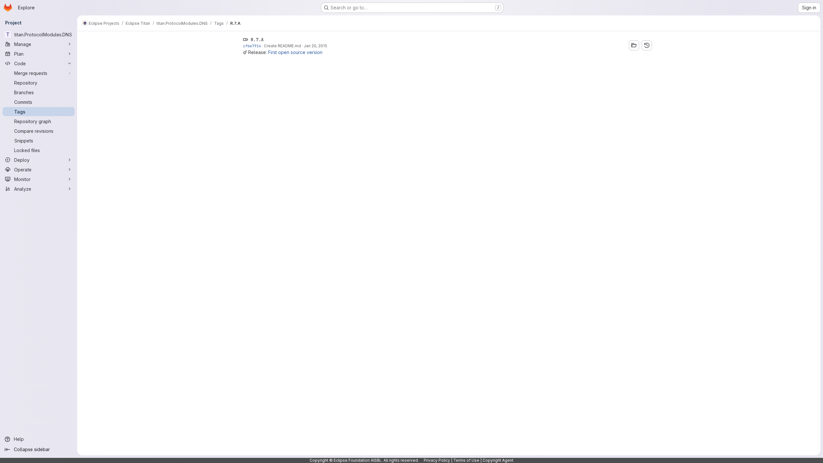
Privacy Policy (437, 460)
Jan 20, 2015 (315, 45)
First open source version (295, 52)
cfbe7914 (252, 45)
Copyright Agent (498, 460)
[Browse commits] (647, 45)
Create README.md (282, 45)
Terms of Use (466, 460)
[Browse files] (634, 45)
